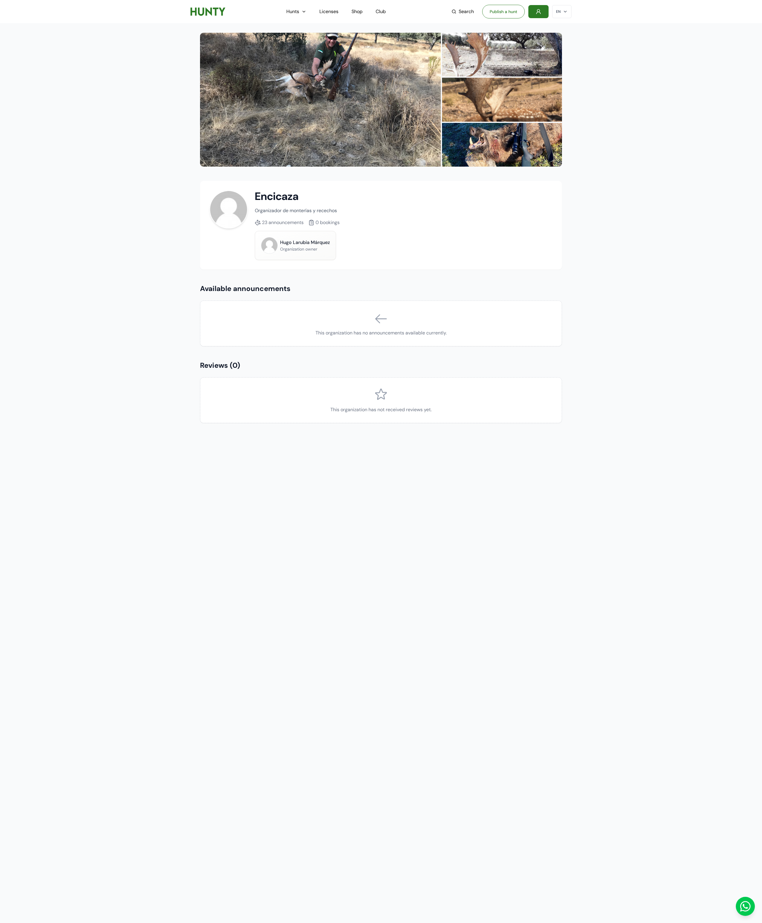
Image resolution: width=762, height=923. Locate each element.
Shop (357, 11)
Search (466, 11)
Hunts (292, 11)
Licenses (328, 11)
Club (381, 11)
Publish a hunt (503, 11)
